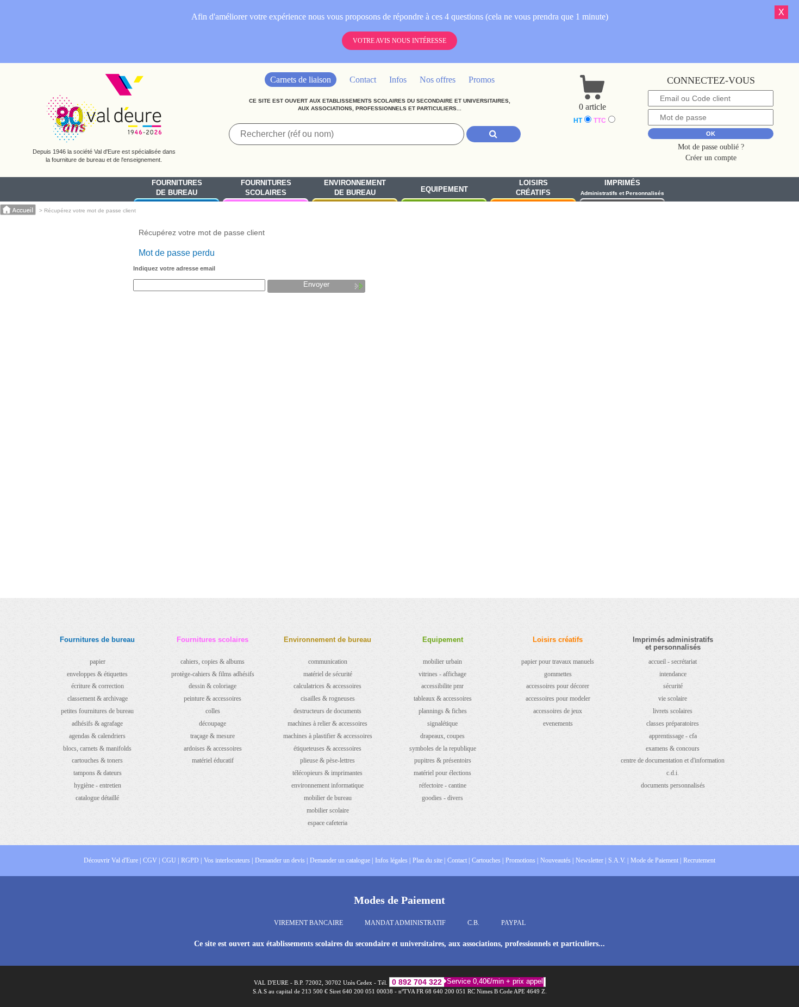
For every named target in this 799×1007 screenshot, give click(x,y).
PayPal (513, 923)
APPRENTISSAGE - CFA (673, 736)
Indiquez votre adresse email (174, 268)
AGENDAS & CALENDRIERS (97, 736)
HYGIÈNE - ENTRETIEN (97, 785)
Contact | (458, 860)
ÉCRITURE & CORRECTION (97, 686)
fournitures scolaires (266, 188)
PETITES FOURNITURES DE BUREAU (97, 711)
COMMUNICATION (327, 661)
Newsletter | (591, 860)
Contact (362, 79)
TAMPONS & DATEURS (97, 773)
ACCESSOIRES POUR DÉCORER (557, 686)
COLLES (212, 711)
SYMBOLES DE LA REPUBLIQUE (442, 748)
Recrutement (699, 860)
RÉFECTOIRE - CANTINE (442, 785)
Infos (398, 79)
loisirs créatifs (533, 188)
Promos (482, 79)
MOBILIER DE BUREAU (328, 798)
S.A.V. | (618, 860)
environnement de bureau (355, 188)
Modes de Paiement (399, 900)
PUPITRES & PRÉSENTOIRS (442, 760)
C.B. (473, 923)
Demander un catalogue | (341, 860)
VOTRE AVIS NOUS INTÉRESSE (399, 41)
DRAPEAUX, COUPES (442, 736)
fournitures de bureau (177, 188)
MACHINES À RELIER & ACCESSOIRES (327, 723)
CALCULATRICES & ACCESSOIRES (327, 686)
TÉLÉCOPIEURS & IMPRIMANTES (327, 773)
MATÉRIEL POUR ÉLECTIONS (442, 773)
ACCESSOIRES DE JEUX (557, 711)
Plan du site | (429, 860)
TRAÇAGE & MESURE (212, 736)
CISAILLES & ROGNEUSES (328, 698)
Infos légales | (392, 860)
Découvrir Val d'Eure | (112, 860)
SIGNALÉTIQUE (442, 723)
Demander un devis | (281, 860)
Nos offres (437, 79)
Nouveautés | (556, 860)
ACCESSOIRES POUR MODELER (558, 698)
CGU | (170, 860)
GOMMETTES (558, 674)
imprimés (622, 188)
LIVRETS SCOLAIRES (672, 711)
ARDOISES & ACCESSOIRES (213, 748)
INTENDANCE (672, 674)
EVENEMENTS (558, 723)
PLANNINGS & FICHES (443, 711)
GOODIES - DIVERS (442, 798)
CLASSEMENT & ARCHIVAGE (97, 698)
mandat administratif (405, 923)
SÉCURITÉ (673, 686)
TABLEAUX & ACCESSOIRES (443, 698)
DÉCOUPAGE (212, 723)
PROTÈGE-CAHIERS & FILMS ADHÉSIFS (212, 674)
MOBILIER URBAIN (442, 661)
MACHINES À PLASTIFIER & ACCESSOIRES (327, 736)
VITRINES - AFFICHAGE (442, 674)
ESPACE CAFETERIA (327, 823)
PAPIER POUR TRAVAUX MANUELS (557, 661)
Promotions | (521, 860)
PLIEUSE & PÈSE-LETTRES (327, 760)
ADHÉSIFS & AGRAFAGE (97, 723)
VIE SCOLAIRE (672, 698)
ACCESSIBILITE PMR (442, 686)
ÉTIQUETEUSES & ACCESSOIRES (327, 748)
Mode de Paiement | (656, 860)
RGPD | (191, 860)
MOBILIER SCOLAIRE (328, 810)
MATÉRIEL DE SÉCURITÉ (327, 674)
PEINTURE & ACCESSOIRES (212, 698)
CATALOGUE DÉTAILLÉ (97, 798)
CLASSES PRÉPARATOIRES (672, 723)
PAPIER (97, 661)
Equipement (444, 189)
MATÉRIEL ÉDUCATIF (213, 760)
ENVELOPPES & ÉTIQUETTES (97, 674)
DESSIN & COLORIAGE (212, 686)
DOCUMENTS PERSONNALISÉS (673, 785)
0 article (592, 106)
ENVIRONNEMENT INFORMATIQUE (327, 785)
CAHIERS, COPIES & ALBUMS (212, 661)
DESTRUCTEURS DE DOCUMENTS (327, 711)
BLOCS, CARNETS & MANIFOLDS (97, 748)
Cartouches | (487, 860)
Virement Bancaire (308, 923)
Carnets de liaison (300, 79)
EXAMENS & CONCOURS (673, 748)
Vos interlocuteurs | (228, 860)
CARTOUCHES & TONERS (97, 760)
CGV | (151, 860)
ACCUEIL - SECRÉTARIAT (672, 661)
